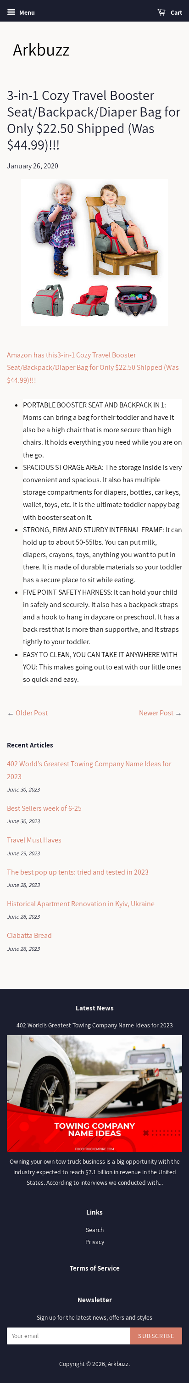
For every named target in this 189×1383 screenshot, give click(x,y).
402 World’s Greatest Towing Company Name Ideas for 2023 (95, 1025)
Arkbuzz (118, 1364)
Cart (175, 12)
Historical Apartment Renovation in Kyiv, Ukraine (81, 904)
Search (95, 1230)
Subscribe (156, 1336)
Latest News (95, 1008)
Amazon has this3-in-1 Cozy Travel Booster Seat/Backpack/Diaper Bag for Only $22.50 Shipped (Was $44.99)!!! (93, 367)
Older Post (32, 713)
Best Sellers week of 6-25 (44, 808)
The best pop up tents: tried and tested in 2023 (78, 872)
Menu (26, 12)
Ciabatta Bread (29, 935)
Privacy (94, 1242)
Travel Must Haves (34, 840)
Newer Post (156, 713)
